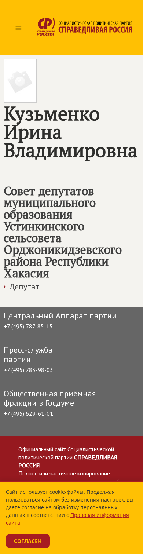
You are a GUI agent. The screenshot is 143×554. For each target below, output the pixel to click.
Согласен (28, 540)
